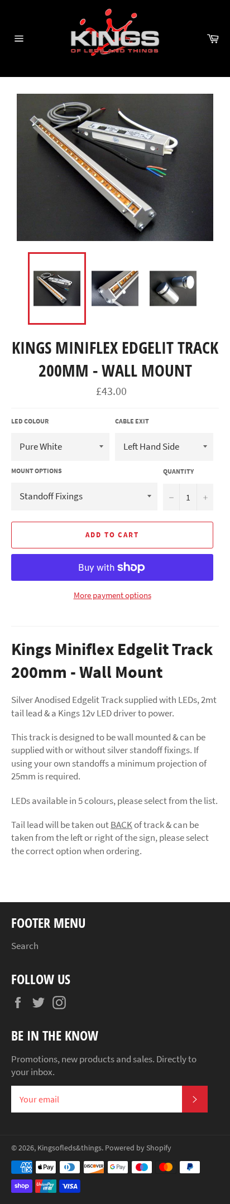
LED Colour (30, 421)
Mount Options (36, 470)
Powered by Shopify (138, 1148)
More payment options (112, 595)
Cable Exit (132, 421)
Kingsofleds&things (69, 1148)
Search (25, 946)
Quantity (178, 471)
